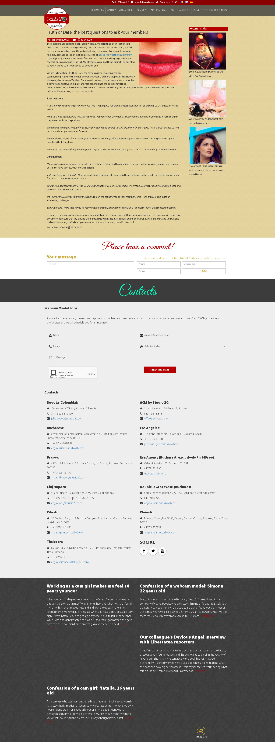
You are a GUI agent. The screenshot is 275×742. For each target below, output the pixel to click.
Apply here (165, 2)
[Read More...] (208, 616)
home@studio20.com (144, 2)
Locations (141, 10)
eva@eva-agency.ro (155, 473)
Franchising (183, 10)
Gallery (111, 10)
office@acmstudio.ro (156, 418)
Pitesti (52, 512)
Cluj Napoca (56, 487)
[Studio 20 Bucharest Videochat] (187, 2)
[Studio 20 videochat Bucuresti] (182, 2)
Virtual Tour (126, 10)
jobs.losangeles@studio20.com (162, 444)
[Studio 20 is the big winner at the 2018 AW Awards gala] (207, 51)
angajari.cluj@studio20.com (66, 503)
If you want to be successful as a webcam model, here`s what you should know (206, 170)
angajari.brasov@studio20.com (68, 477)
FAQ (172, 10)
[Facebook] (173, 2)
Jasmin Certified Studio (205, 10)
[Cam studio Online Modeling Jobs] (56, 18)
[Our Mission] (191, 2)
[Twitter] (176, 2)
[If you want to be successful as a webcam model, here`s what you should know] (207, 145)
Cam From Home (158, 10)
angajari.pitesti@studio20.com (68, 532)
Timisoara (55, 542)
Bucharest (55, 428)
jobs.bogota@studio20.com (67, 418)
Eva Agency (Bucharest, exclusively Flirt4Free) (177, 457)
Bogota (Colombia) (62, 403)
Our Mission (97, 10)
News (224, 10)
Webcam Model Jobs (60, 308)
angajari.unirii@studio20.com (67, 448)
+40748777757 (122, 2)
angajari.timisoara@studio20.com (70, 562)
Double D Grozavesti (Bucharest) (166, 487)
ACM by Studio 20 (154, 403)
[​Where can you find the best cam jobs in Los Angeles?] (207, 98)
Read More (201, 737)
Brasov (52, 457)
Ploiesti (146, 512)
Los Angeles (149, 428)
